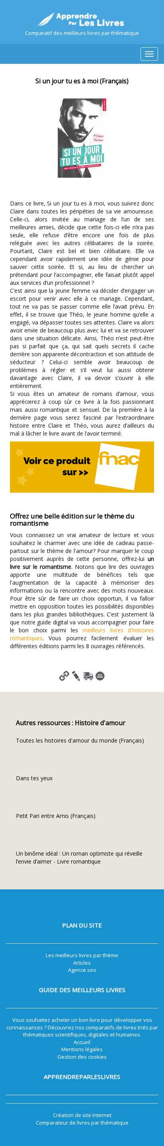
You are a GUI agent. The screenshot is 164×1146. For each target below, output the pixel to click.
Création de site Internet (82, 1115)
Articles (82, 962)
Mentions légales (82, 1049)
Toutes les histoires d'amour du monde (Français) (80, 740)
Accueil (82, 1042)
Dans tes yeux (34, 778)
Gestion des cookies (82, 1056)
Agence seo (82, 969)
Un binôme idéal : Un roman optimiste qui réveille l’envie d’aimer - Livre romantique (79, 857)
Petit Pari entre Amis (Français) (56, 816)
